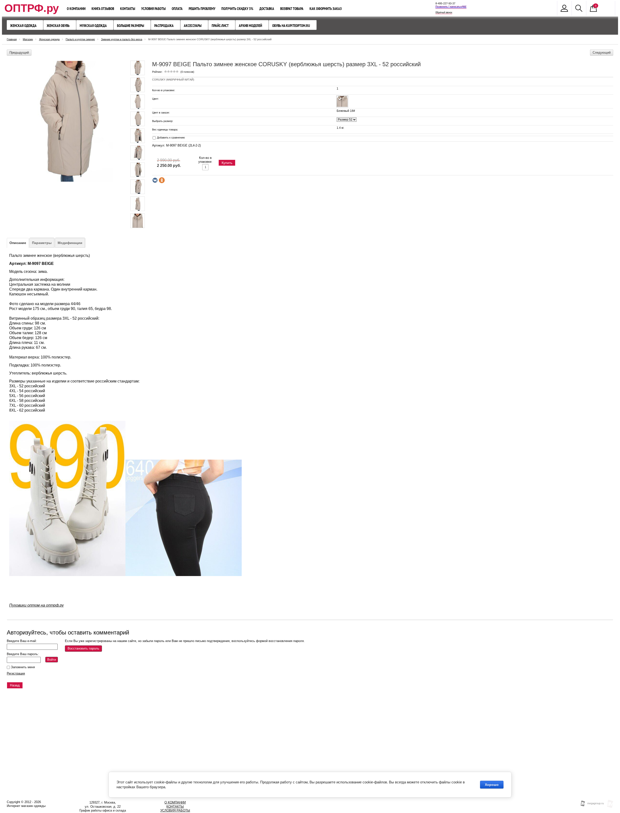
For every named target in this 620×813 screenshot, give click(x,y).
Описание (17, 243)
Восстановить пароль (83, 648)
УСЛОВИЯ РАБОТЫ (175, 810)
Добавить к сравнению (170, 137)
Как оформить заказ (326, 8)
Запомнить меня (22, 667)
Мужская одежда (93, 25)
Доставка (266, 8)
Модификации (70, 243)
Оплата (177, 8)
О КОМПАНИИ (175, 802)
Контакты (127, 8)
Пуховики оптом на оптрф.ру (36, 605)
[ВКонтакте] (155, 180)
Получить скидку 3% (237, 8)
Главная (12, 39)
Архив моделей (250, 25)
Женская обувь (58, 25)
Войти (51, 659)
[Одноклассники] (162, 180)
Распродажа (164, 25)
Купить (227, 163)
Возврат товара (291, 8)
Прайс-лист (220, 25)
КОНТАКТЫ (175, 806)
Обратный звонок (443, 12)
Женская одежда (23, 25)
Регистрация (16, 673)
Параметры (42, 243)
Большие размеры (130, 25)
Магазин (28, 39)
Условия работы (153, 8)
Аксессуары (193, 25)
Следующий (602, 52)
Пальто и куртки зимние (80, 39)
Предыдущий (19, 52)
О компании (76, 8)
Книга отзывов (103, 8)
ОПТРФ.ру (31, 8)
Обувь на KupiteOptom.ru (291, 25)
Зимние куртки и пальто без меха (121, 39)
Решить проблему (202, 8)
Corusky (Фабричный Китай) (173, 79)
